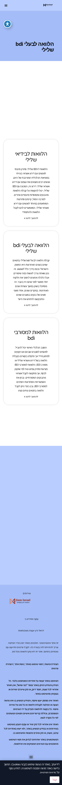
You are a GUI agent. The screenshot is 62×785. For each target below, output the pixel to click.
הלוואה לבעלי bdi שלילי (31, 248)
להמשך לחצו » (31, 218)
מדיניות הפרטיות (48, 772)
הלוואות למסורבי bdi (31, 335)
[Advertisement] (31, 109)
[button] (6, 5)
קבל (54, 780)
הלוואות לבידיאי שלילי (31, 157)
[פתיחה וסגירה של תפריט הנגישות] (7, 24)
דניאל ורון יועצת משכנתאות (31, 630)
